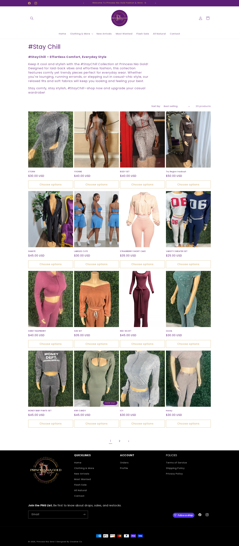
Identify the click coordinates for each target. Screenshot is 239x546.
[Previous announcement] (83, 3)
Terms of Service (176, 462)
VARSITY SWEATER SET (177, 251)
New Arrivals (81, 473)
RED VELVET (125, 331)
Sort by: (155, 106)
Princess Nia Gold (45, 541)
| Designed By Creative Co (68, 541)
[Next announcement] (155, 3)
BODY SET (125, 171)
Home (77, 462)
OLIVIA (169, 331)
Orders (124, 462)
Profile (124, 468)
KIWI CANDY (80, 410)
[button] (32, 18)
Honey (169, 410)
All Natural (80, 490)
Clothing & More (84, 468)
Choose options (51, 184)
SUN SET (78, 331)
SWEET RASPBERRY (37, 331)
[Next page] (128, 441)
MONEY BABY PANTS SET (40, 410)
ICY (121, 410)
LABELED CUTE (81, 251)
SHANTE (32, 251)
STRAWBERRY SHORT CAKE (133, 251)
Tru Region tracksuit (176, 171)
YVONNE (78, 171)
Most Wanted (82, 479)
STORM (31, 171)
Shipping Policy (175, 468)
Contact (79, 496)
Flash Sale (80, 485)
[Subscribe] (84, 514)
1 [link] (110, 441)
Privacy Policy (174, 473)
